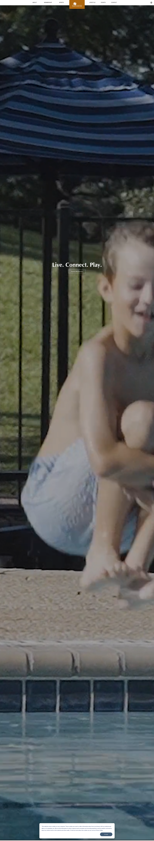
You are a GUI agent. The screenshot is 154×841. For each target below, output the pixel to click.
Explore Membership (77, 271)
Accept (106, 834)
